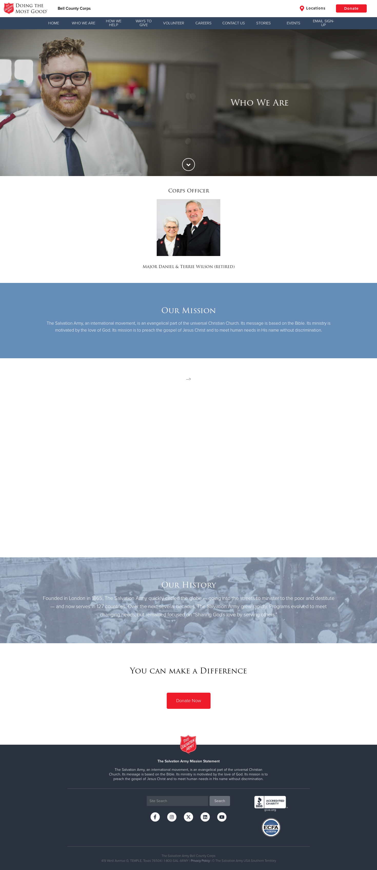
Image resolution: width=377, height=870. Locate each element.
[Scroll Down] (188, 164)
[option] (188, 102)
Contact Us (233, 23)
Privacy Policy (200, 861)
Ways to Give (144, 23)
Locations (315, 8)
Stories (263, 23)
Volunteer (173, 23)
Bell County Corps (74, 8)
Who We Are (83, 23)
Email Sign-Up (323, 23)
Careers (203, 23)
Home (53, 23)
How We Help (113, 23)
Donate (351, 8)
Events (293, 23)
